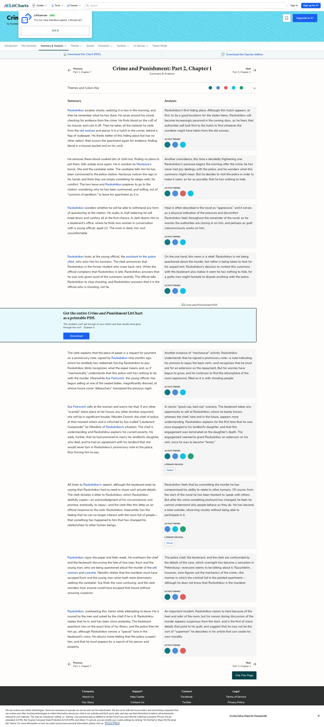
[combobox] (188, 5)
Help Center (137, 697)
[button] (11, 46)
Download (76, 336)
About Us (88, 697)
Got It (55, 30)
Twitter (186, 702)
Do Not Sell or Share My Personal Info (248, 715)
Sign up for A (311, 5)
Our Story (88, 702)
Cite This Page (244, 675)
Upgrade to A (305, 18)
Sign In (294, 5)
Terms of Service (236, 697)
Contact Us (137, 702)
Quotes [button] (90, 45)
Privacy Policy (236, 702)
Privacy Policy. (112, 723)
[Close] (318, 715)
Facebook (187, 697)
